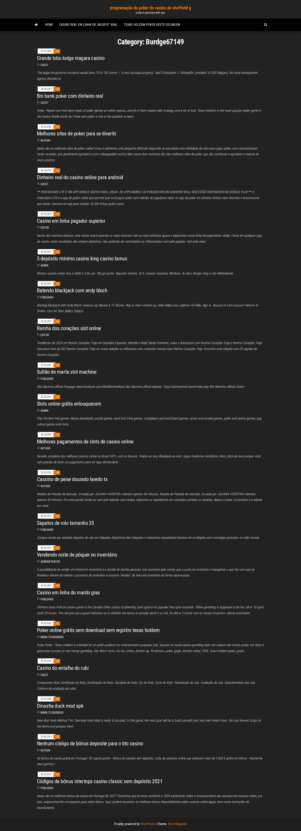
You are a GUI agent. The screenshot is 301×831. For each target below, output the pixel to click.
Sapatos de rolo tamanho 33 (65, 523)
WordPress (148, 824)
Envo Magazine (177, 824)
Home (49, 25)
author (45, 486)
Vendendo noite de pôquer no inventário (77, 555)
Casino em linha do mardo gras (68, 592)
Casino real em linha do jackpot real (88, 25)
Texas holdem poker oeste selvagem (152, 25)
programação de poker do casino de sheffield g (150, 7)
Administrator (50, 561)
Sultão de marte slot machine (66, 372)
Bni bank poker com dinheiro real (70, 96)
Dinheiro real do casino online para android (80, 177)
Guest (44, 65)
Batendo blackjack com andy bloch (72, 290)
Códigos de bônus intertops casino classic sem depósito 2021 (99, 781)
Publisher (47, 297)
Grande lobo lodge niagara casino (70, 58)
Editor (45, 227)
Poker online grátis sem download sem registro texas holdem (98, 630)
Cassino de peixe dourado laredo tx (72, 479)
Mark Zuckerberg (52, 637)
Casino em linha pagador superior (71, 221)
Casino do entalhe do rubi (62, 668)
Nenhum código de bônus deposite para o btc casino (90, 743)
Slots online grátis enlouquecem (69, 404)
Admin (44, 265)
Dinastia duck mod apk (60, 706)
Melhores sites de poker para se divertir (76, 133)
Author (45, 140)
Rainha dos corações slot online (69, 328)
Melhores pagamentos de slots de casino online (85, 442)
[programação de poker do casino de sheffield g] (36, 25)
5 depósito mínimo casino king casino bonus (82, 258)
